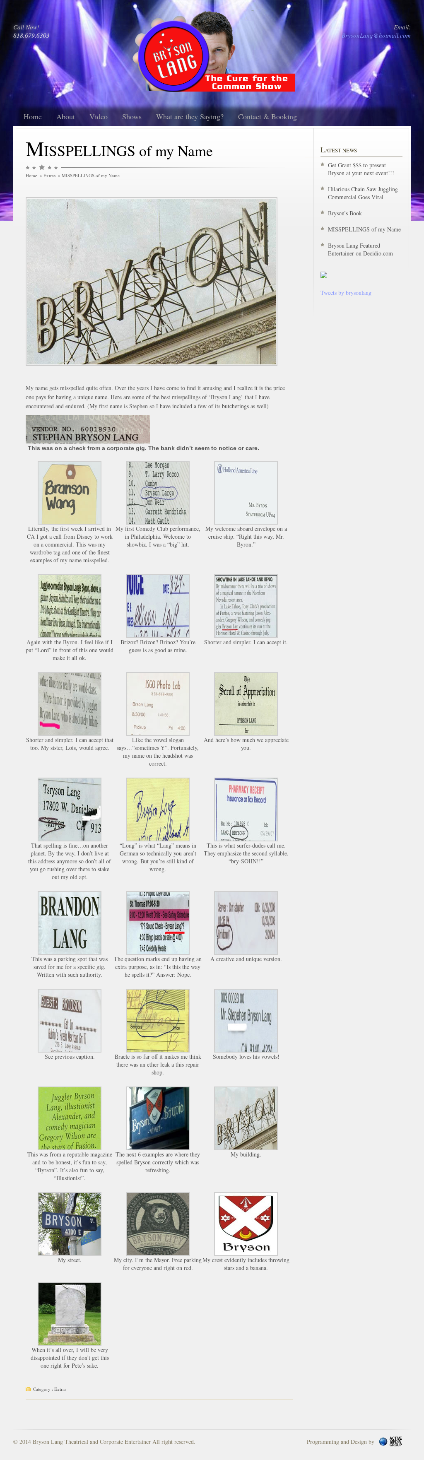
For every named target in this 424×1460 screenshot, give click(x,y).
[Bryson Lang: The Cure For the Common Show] (323, 276)
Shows (132, 116)
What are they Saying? (190, 116)
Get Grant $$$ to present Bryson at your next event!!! (361, 169)
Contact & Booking (267, 116)
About (65, 116)
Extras (49, 175)
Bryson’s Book (345, 213)
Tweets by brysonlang (345, 292)
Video (98, 116)
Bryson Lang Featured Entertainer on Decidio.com (360, 249)
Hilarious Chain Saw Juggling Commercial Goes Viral (363, 193)
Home (33, 116)
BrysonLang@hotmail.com (376, 35)
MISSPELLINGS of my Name (364, 229)
